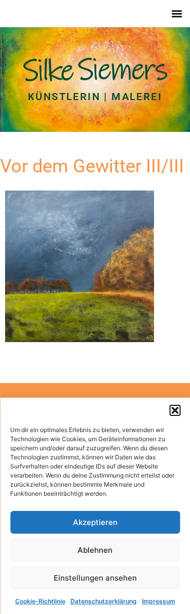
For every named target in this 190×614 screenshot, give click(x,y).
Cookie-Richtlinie (40, 601)
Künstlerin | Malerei (95, 96)
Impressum (158, 601)
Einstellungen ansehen (95, 578)
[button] (175, 410)
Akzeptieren (95, 522)
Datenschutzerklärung (103, 601)
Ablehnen (95, 550)
